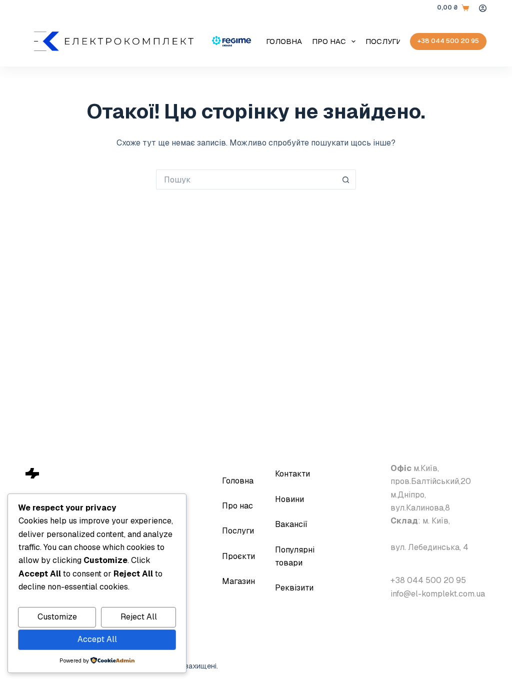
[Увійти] (482, 8)
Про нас (329, 41)
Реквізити (294, 587)
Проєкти (238, 556)
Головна (284, 41)
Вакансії (291, 524)
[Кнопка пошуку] (346, 180)
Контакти (292, 473)
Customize (57, 617)
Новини (289, 499)
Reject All (138, 617)
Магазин (238, 581)
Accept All (97, 639)
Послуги (384, 41)
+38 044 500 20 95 (448, 40)
